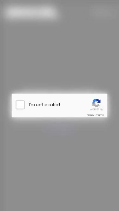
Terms (100, 115)
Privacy (90, 115)
